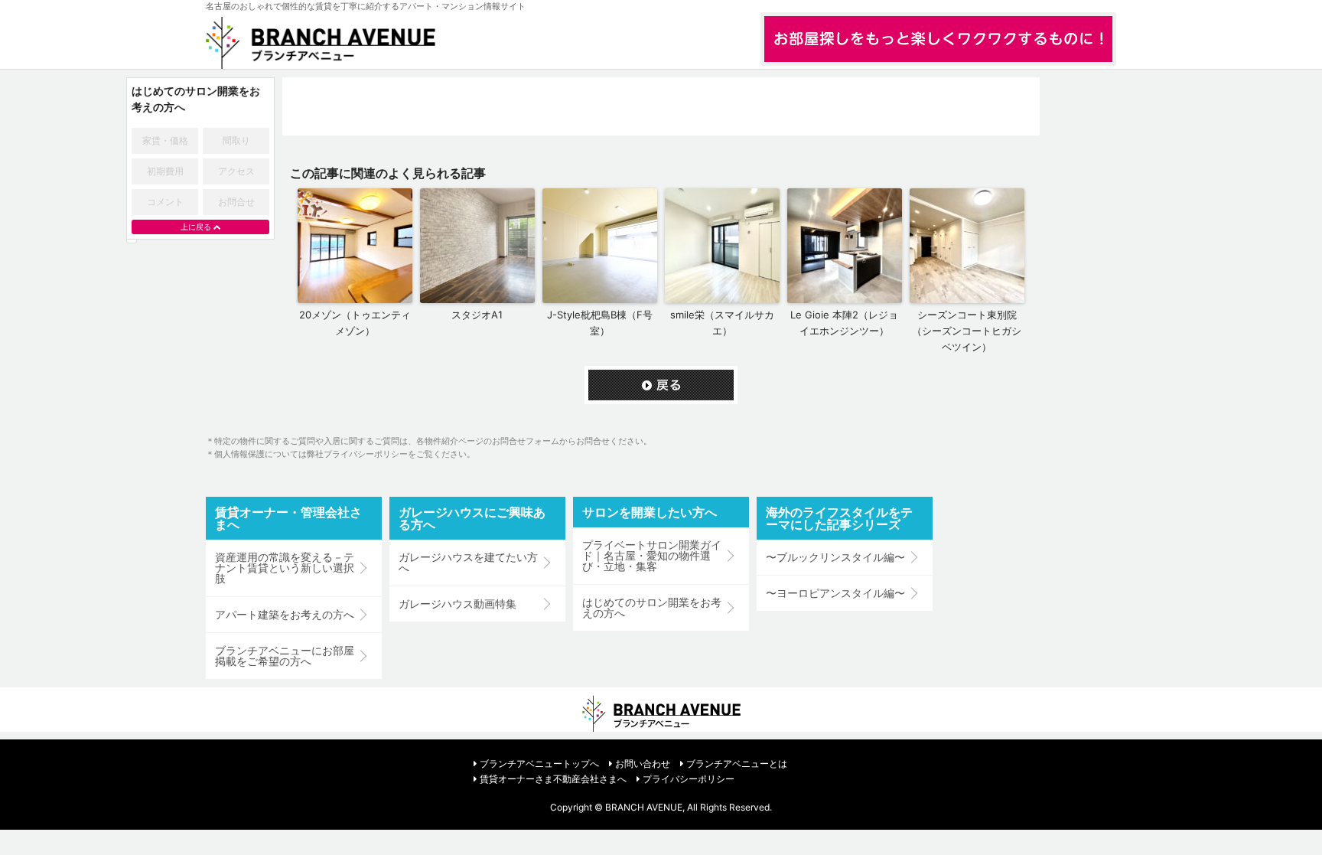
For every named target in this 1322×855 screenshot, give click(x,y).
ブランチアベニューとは (736, 763)
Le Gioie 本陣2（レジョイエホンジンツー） (844, 322)
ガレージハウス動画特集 (457, 604)
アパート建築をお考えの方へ (284, 614)
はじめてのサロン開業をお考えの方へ (651, 607)
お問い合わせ (642, 763)
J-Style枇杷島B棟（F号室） (600, 322)
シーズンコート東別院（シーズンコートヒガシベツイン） (966, 330)
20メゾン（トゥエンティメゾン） (355, 322)
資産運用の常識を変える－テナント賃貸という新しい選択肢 (284, 568)
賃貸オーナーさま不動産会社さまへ (553, 779)
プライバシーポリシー (688, 779)
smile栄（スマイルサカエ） (722, 322)
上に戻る (196, 226)
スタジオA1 (477, 314)
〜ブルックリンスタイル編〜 (835, 557)
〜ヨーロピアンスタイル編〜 (835, 593)
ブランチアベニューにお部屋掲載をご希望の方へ (284, 656)
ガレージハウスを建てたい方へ (468, 562)
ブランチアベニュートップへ (539, 763)
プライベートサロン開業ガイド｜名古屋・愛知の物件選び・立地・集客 (651, 556)
